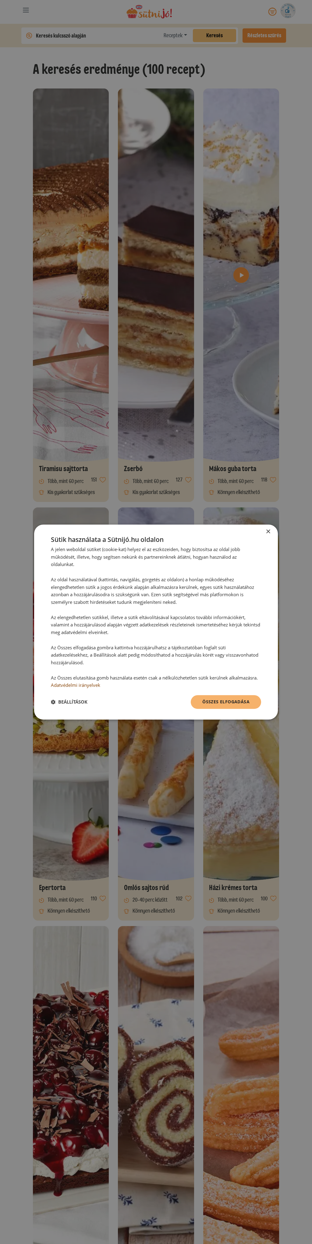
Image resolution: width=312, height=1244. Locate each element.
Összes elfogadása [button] (226, 702)
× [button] (268, 531)
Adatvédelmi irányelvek (75, 685)
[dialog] (156, 622)
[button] (69, 702)
